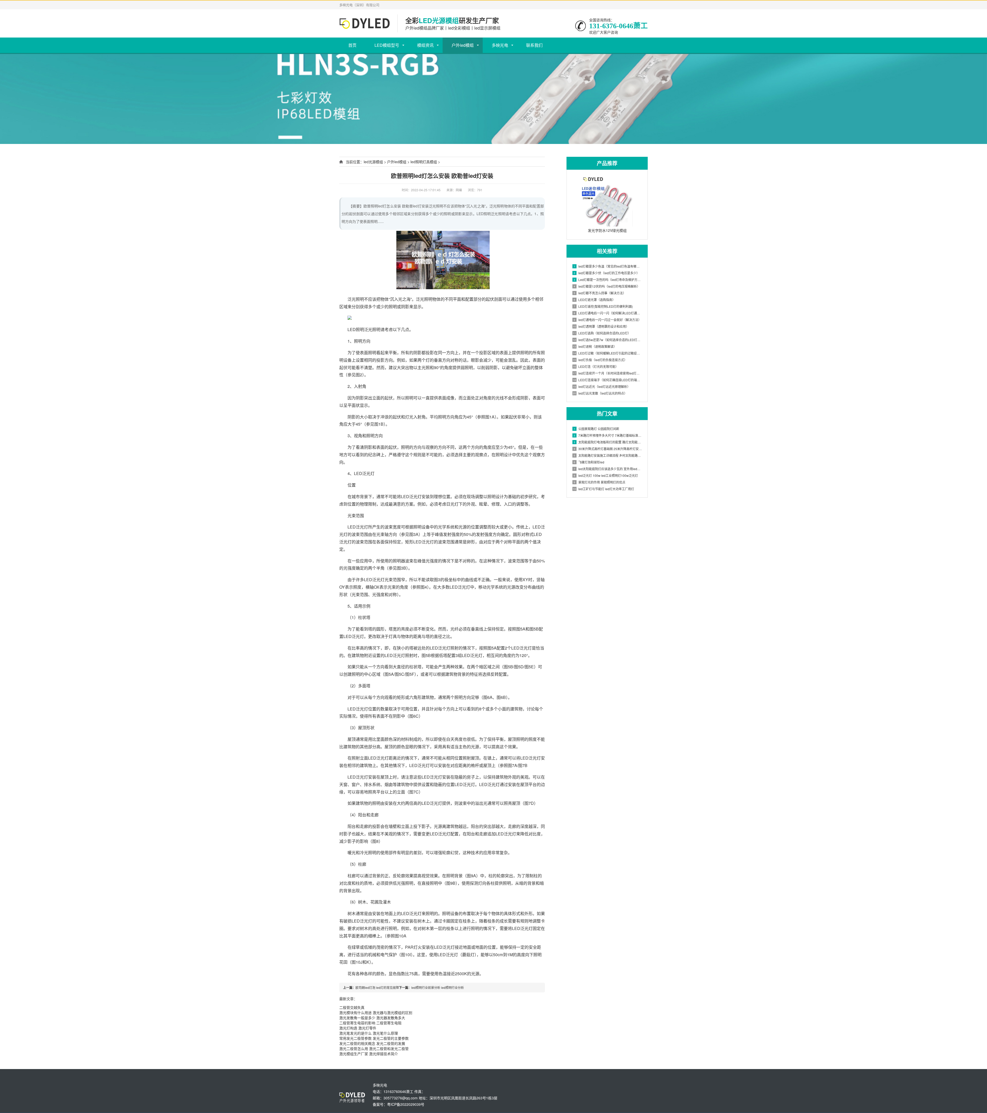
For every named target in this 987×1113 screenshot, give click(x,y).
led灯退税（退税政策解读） (595, 346)
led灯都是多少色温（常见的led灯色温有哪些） (608, 266)
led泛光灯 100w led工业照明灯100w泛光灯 (606, 475)
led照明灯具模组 (423, 161)
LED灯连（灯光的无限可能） (595, 366)
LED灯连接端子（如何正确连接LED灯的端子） (607, 380)
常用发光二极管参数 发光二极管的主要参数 (374, 1038)
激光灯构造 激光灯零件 (357, 1027)
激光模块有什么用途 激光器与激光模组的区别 (375, 1012)
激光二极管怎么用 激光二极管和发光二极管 (374, 1048)
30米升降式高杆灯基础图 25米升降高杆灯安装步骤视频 (608, 448)
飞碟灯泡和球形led (589, 462)
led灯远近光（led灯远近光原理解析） (601, 386)
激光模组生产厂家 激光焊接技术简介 (368, 1053)
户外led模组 (463, 45)
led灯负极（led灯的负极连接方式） (600, 360)
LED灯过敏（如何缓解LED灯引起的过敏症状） (607, 353)
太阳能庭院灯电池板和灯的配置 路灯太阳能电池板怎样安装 (608, 442)
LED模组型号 (386, 45)
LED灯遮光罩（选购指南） (594, 299)
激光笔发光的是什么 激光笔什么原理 (368, 1033)
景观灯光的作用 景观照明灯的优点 (599, 482)
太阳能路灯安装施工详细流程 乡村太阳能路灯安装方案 (608, 455)
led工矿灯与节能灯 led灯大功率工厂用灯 (603, 489)
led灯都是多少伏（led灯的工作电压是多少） (606, 273)
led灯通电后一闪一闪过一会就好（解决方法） (607, 319)
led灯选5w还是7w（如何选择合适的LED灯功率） (607, 339)
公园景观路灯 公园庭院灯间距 (596, 428)
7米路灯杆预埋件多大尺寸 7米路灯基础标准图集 (608, 435)
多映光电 (500, 45)
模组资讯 (425, 45)
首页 (352, 45)
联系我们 (534, 45)
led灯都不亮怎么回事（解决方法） (600, 293)
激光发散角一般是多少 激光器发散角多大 (372, 1017)
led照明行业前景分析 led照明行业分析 (437, 987)
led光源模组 (373, 161)
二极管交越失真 (351, 1007)
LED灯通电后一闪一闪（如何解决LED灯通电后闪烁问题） (608, 313)
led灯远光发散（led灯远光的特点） (600, 393)
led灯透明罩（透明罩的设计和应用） (601, 326)
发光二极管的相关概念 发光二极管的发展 (372, 1043)
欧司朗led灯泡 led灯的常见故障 (377, 987)
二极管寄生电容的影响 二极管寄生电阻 (370, 1022)
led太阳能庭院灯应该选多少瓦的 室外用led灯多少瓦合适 (608, 469)
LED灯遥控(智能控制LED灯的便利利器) (603, 306)
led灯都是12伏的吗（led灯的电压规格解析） (607, 286)
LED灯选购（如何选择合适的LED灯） (602, 333)
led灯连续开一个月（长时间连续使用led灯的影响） (607, 373)
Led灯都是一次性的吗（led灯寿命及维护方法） (608, 279)
